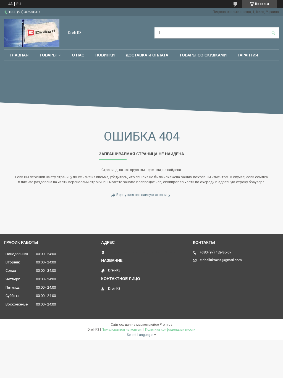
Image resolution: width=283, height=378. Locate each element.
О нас (78, 55)
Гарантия (248, 55)
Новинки (105, 55)
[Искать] (273, 32)
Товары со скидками (203, 55)
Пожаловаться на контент (122, 330)
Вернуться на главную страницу (143, 195)
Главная (19, 55)
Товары (48, 55)
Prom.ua (166, 325)
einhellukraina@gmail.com (221, 260)
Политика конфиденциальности (170, 330)
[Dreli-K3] (31, 33)
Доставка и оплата (147, 55)
